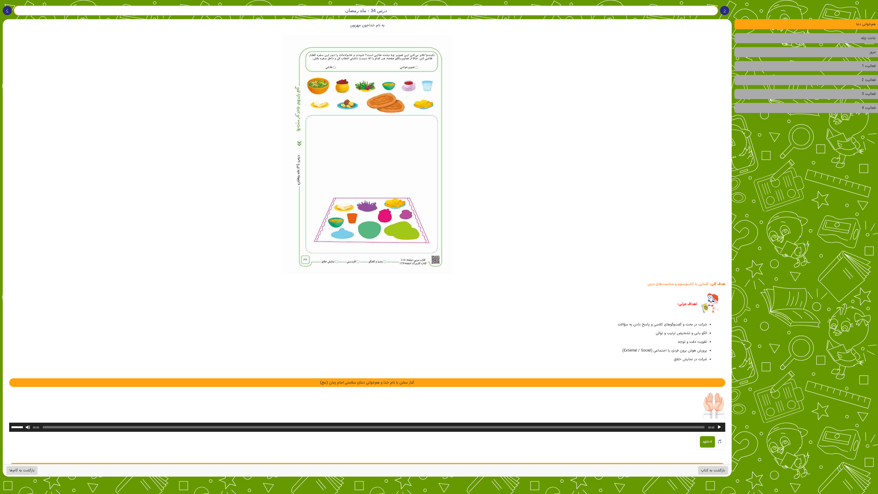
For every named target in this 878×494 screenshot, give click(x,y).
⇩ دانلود (707, 442)
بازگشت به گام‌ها (22, 470)
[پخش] (719, 427)
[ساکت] (28, 427)
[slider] (17, 427)
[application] (367, 427)
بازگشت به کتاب (713, 470)
